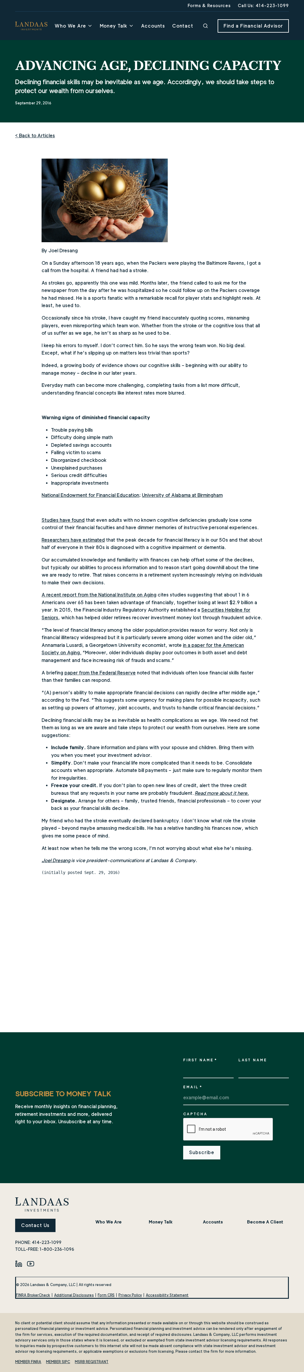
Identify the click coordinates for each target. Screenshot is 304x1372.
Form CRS (106, 1295)
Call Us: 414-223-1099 (263, 5)
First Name (200, 1060)
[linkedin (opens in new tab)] (18, 1263)
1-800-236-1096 (57, 1249)
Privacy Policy (130, 1295)
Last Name (252, 1060)
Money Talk (113, 26)
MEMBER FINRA (28, 1362)
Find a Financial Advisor (253, 26)
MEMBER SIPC (58, 1362)
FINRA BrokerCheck (33, 1295)
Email (192, 1087)
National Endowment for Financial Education (90, 495)
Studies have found (63, 520)
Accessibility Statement (167, 1295)
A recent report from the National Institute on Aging (99, 595)
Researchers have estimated (73, 540)
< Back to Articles (35, 135)
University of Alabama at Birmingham (182, 495)
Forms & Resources (209, 5)
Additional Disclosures (74, 1295)
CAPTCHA (195, 1114)
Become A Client (265, 1221)
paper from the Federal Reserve (100, 673)
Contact (182, 26)
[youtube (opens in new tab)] (30, 1263)
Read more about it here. (222, 793)
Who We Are (70, 26)
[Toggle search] (205, 26)
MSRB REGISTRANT (91, 1362)
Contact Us (35, 1225)
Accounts (153, 26)
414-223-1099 (46, 1242)
